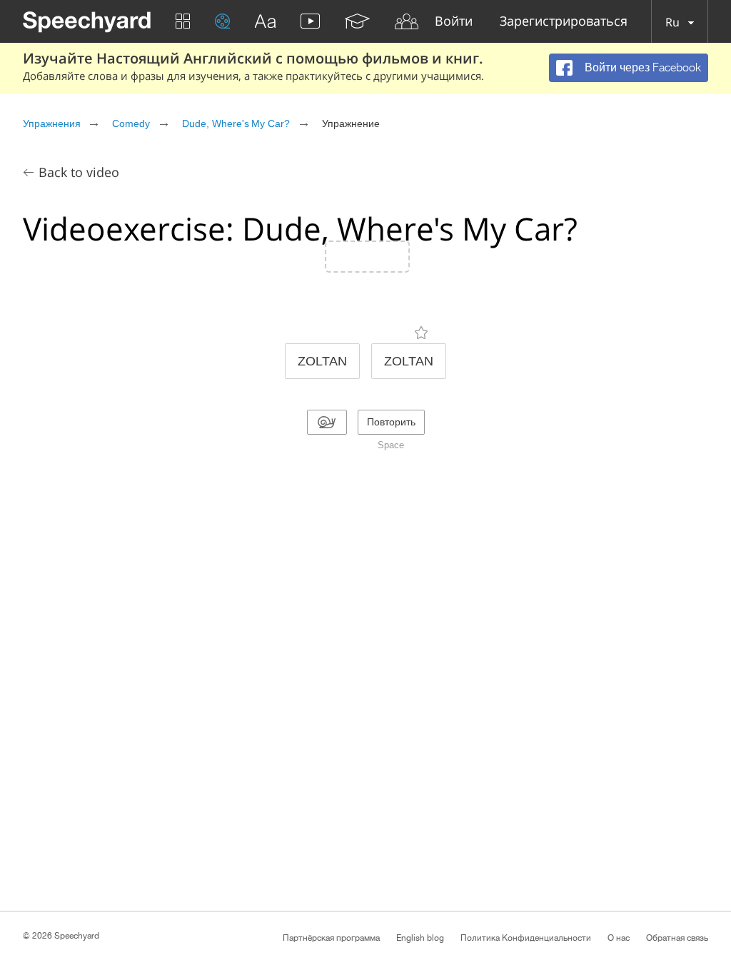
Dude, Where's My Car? (236, 123)
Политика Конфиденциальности (525, 938)
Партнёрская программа (331, 938)
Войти (454, 21)
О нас (619, 938)
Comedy (131, 123)
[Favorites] (421, 332)
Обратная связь (677, 938)
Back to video (79, 172)
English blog (420, 938)
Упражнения (52, 123)
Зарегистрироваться (563, 21)
